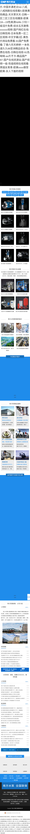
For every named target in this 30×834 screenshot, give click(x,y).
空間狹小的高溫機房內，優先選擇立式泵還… (12, 714)
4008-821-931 (18, 794)
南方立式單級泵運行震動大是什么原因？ (12, 738)
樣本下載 (12, 778)
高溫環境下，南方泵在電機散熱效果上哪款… (12, 655)
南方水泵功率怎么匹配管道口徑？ (11, 659)
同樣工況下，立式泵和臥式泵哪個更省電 (12, 734)
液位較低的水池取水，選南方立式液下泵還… (13, 730)
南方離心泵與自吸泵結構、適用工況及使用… (12, 690)
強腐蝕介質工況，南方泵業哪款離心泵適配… (11, 722)
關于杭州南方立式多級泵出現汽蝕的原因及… (11, 720)
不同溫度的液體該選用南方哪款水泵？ (12, 657)
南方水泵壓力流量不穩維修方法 (8, 736)
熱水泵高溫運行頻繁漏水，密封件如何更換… (11, 712)
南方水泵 (11, 776)
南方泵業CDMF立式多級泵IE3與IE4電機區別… (11, 666)
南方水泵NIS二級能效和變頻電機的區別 (9, 661)
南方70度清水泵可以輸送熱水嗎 (8, 685)
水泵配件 (21, 194)
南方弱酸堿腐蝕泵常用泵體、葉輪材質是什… (12, 708)
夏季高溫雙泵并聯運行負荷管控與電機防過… (11, 653)
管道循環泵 (11, 192)
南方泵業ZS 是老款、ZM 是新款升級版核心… (11, 663)
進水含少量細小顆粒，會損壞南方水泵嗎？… (13, 698)
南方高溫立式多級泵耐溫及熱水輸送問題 (10, 718)
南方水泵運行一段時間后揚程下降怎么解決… (11, 740)
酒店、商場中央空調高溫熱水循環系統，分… (14, 732)
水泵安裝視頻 (19, 778)
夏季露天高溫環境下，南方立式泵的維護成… (11, 692)
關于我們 (26, 778)
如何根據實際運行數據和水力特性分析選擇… (11, 694)
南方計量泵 (24, 192)
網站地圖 (16, 780)
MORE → (27, 607)
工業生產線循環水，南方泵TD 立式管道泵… (10, 742)
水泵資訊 (24, 776)
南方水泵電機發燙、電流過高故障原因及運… (12, 716)
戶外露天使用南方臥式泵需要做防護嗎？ (11, 696)
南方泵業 (8, 2)
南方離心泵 (5, 192)
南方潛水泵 (18, 192)
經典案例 (5, 778)
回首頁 (5, 776)
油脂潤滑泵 (15, 194)
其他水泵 (9, 194)
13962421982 (6, 794)
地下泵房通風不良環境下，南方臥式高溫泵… (11, 651)
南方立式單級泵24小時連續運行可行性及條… (11, 700)
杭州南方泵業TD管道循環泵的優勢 (8, 745)
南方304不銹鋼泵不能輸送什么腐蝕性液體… (10, 688)
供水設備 (18, 776)
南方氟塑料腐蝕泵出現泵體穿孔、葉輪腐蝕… (12, 710)
